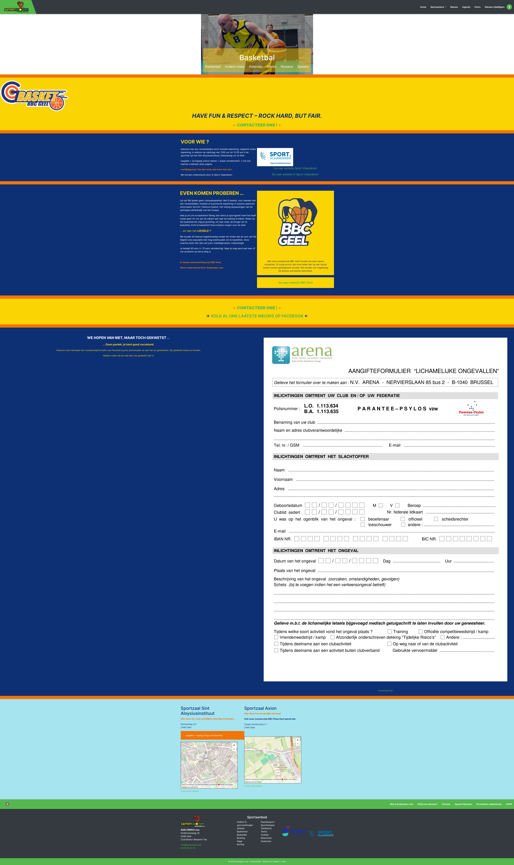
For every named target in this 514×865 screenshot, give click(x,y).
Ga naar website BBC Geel (296, 282)
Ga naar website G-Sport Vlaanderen (295, 174)
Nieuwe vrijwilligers (494, 7)
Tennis (264, 831)
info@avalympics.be (191, 844)
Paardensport (268, 822)
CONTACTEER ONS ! (257, 125)
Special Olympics (463, 804)
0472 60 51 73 (188, 848)
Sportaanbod (437, 7)
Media (271, 67)
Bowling (241, 838)
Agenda (466, 7)
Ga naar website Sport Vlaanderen (295, 168)
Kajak (239, 841)
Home (423, 7)
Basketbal (212, 67)
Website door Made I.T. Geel (274, 862)
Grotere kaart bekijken (190, 791)
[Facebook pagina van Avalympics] (509, 7)
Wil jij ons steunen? (427, 804)
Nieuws (454, 7)
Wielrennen (266, 838)
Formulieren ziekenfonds (489, 804)
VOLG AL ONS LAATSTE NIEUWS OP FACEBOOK (257, 316)
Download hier (385, 690)
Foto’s (478, 7)
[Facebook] (7, 804)
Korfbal (240, 844)
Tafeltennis (266, 828)
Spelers (303, 67)
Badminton (242, 831)
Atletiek (241, 828)
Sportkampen (268, 825)
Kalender (256, 67)
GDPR (509, 804)
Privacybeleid (255, 862)
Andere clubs (235, 67)
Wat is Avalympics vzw (401, 804)
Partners (446, 804)
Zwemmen (266, 841)
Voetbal (265, 834)
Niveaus (287, 67)
